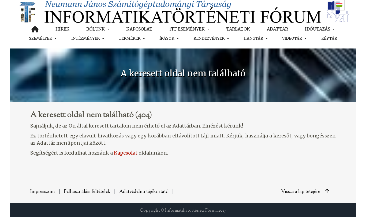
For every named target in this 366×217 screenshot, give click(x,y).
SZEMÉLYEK (40, 38)
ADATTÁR (277, 29)
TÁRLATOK (238, 29)
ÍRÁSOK (166, 38)
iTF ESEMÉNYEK (187, 29)
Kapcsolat (125, 153)
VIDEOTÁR (292, 38)
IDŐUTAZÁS (317, 29)
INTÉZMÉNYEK (85, 38)
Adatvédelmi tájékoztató (144, 191)
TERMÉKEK (129, 38)
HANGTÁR (253, 38)
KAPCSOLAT (139, 29)
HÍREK (62, 29)
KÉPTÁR (329, 38)
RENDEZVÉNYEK (209, 38)
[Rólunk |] (183, 11)
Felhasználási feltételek (87, 191)
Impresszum (42, 191)
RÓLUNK (95, 29)
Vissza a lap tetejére (301, 191)
